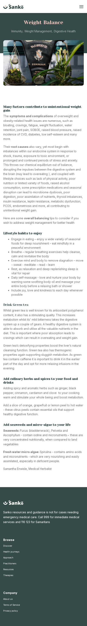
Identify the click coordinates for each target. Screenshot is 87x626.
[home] (13, 6)
